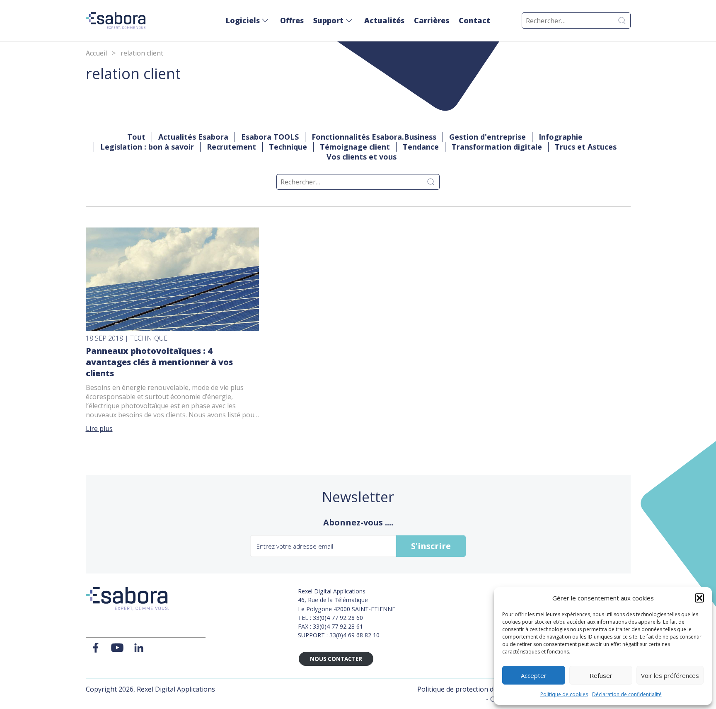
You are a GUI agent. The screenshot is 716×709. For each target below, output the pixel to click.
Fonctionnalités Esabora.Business (374, 137)
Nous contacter (336, 659)
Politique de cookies (564, 694)
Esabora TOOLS (270, 137)
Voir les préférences (670, 675)
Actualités (384, 20)
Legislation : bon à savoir (147, 147)
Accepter (534, 675)
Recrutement (231, 147)
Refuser (601, 675)
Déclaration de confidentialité (627, 694)
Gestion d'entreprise (487, 137)
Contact (474, 20)
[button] (699, 598)
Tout (136, 137)
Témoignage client (355, 147)
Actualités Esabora (193, 137)
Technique (288, 147)
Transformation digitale (497, 147)
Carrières (431, 20)
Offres (292, 20)
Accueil (96, 53)
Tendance (421, 147)
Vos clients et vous (362, 157)
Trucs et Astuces (586, 147)
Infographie (561, 137)
